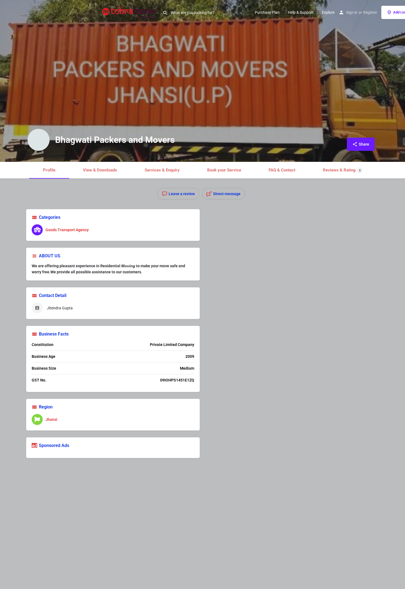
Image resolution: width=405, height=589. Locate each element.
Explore (328, 12)
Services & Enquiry (162, 170)
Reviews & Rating (342, 170)
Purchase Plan (267, 12)
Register (370, 12)
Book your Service (224, 170)
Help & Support (301, 12)
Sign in (351, 12)
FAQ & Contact (282, 170)
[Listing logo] (39, 140)
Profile (49, 170)
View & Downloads (100, 170)
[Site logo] (130, 12)
